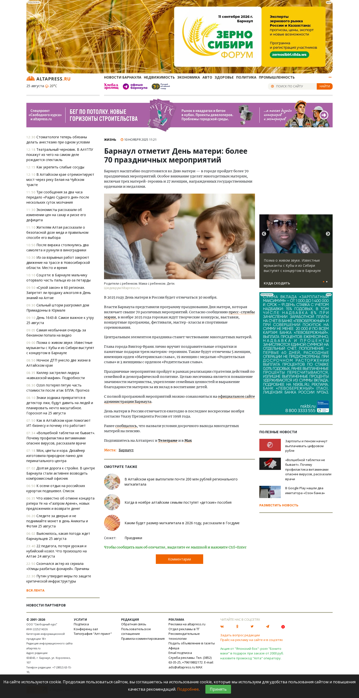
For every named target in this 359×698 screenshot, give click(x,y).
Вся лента (35, 590)
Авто (207, 77)
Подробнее (188, 689)
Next (328, 234)
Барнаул (126, 450)
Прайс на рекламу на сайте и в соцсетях (251, 640)
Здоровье (224, 77)
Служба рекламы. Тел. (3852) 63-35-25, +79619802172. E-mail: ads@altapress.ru (191, 662)
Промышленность (277, 77)
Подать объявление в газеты (192, 643)
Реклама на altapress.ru (187, 624)
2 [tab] (327, 282)
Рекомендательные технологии (184, 636)
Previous (264, 234)
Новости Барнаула (122, 77)
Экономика (188, 77)
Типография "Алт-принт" (93, 633)
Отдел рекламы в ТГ (184, 629)
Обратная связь (133, 624)
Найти (325, 86)
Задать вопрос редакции (240, 635)
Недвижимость (159, 77)
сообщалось (126, 426)
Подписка (81, 624)
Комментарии (179, 559)
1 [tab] (323, 282)
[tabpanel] (296, 253)
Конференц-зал (86, 629)
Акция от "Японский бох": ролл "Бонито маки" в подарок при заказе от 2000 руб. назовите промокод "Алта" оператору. (252, 653)
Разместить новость (278, 505)
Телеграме (168, 440)
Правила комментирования (143, 638)
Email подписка (180, 653)
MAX (199, 667)
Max (188, 440)
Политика (246, 77)
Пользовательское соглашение (136, 631)
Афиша (174, 648)
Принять (218, 689)
